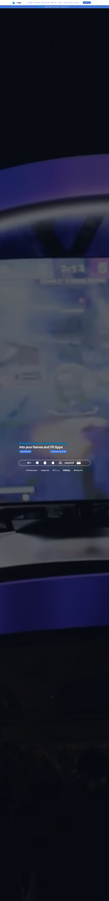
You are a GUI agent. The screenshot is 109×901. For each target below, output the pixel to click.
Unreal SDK (37, 2)
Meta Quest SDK (45, 2)
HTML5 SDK (54, 2)
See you (42, 6)
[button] (87, 2)
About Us (76, 2)
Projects (60, 2)
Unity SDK (30, 2)
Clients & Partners (68, 2)
